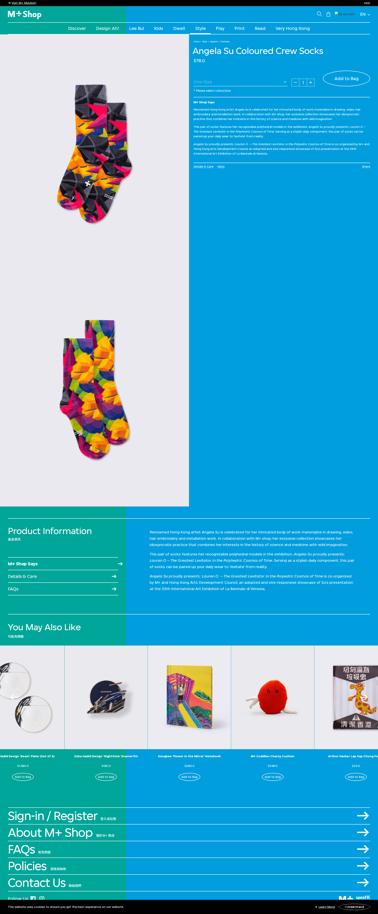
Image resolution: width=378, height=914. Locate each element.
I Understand (354, 906)
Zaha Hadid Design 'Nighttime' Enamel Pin (106, 756)
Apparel (214, 41)
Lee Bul (136, 28)
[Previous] (14, 697)
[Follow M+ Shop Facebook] (33, 898)
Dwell (179, 28)
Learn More (327, 906)
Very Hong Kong (293, 28)
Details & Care (203, 166)
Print (239, 28)
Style (200, 28)
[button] (345, 13)
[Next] (364, 697)
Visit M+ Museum (24, 3)
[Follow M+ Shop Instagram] (41, 898)
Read (260, 28)
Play (220, 28)
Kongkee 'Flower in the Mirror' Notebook (189, 756)
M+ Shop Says (23, 563)
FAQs (221, 166)
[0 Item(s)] (328, 14)
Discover (77, 28)
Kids (158, 28)
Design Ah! (107, 28)
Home (197, 41)
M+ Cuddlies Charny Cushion (272, 756)
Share (366, 166)
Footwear (225, 41)
